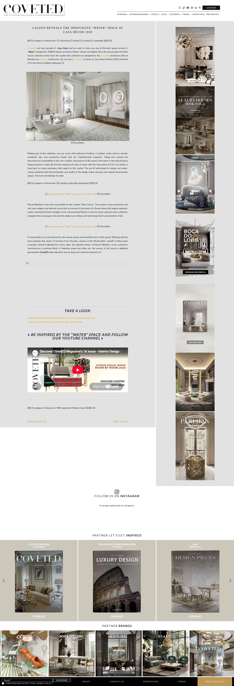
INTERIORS (122, 14)
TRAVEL (186, 14)
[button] (230, 580)
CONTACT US (117, 681)
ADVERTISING (151, 681)
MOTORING (175, 14)
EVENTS (155, 14)
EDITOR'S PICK (198, 14)
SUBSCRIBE (211, 8)
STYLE (164, 14)
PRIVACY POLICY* (45, 683)
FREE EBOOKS (212, 14)
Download (39, 616)
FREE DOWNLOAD (214, 681)
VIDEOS (182, 681)
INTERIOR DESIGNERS (139, 14)
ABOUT (86, 681)
